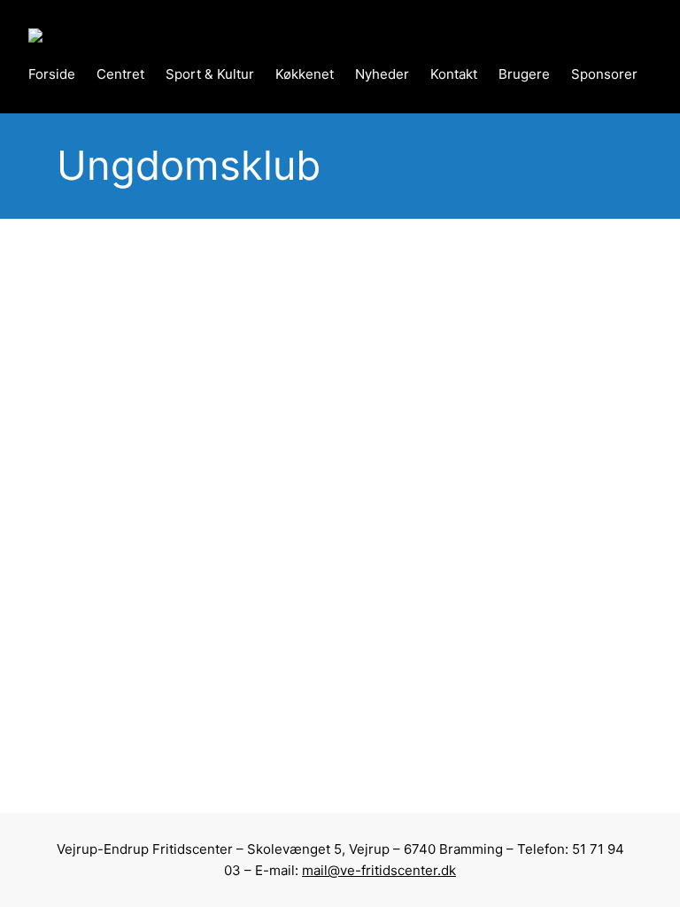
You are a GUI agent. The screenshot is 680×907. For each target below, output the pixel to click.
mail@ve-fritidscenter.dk (379, 870)
